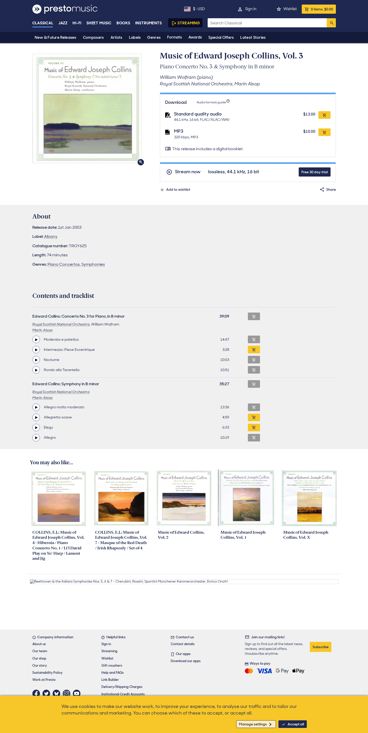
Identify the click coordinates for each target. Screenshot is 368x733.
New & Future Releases (55, 37)
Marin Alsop (42, 330)
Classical (42, 23)
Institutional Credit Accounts (123, 694)
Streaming (189, 23)
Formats (174, 37)
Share (331, 189)
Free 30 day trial (314, 172)
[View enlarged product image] (87, 108)
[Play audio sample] (36, 339)
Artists (116, 37)
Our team (39, 651)
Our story (39, 665)
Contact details (182, 644)
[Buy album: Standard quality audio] (324, 115)
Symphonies (93, 264)
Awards (195, 37)
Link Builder (110, 680)
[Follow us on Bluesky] (58, 693)
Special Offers (221, 37)
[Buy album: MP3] (324, 132)
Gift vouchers (111, 665)
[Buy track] (254, 349)
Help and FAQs (112, 672)
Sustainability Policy (47, 672)
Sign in (250, 8)
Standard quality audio (198, 114)
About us (39, 644)
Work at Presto (44, 680)
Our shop (39, 658)
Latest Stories (253, 37)
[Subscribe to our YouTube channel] (78, 693)
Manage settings (253, 724)
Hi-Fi (77, 23)
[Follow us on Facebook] (37, 693)
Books (124, 23)
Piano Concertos (64, 264)
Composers (93, 37)
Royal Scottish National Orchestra (61, 324)
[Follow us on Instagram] (68, 693)
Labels (135, 37)
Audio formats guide (211, 102)
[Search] (331, 22)
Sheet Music (99, 23)
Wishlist (290, 8)
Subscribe (321, 647)
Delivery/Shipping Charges (121, 687)
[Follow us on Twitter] (47, 693)
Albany (50, 236)
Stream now (188, 172)
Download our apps (186, 661)
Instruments (148, 23)
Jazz (63, 23)
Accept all (296, 724)
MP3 (178, 131)
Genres (154, 37)
